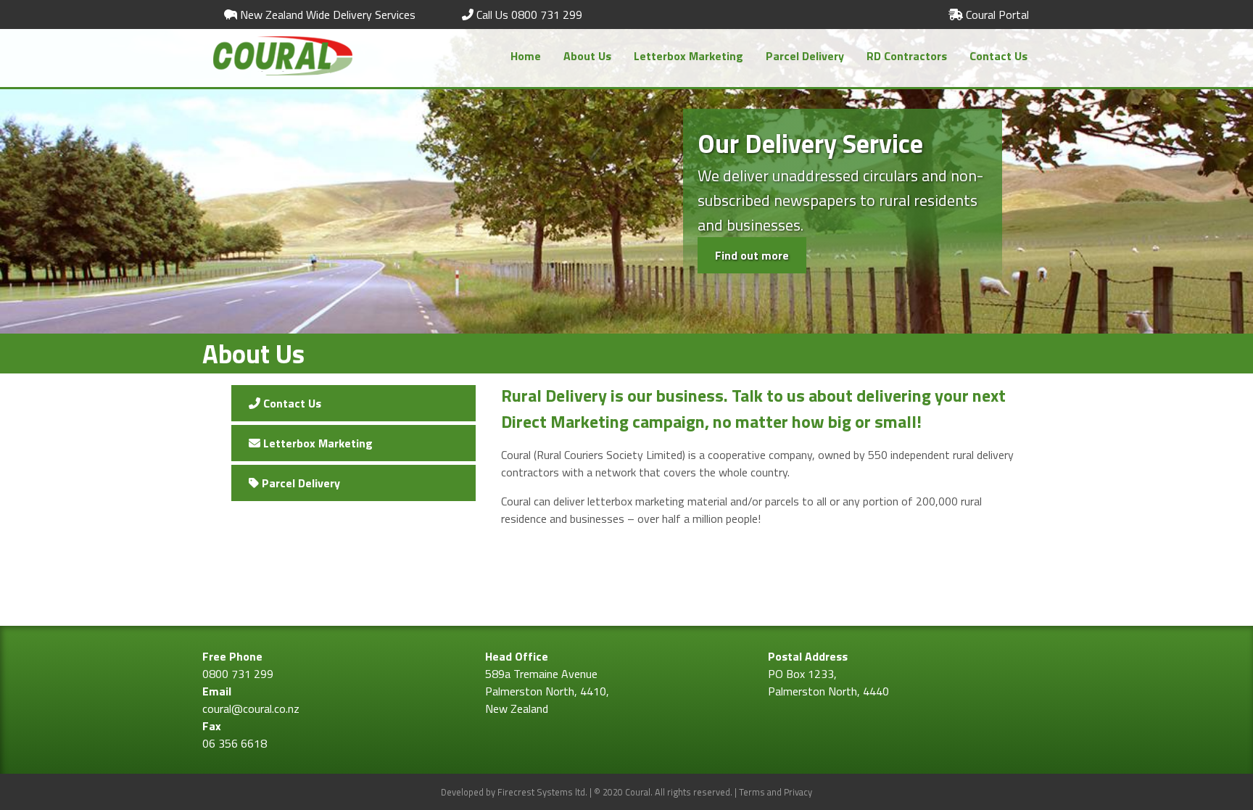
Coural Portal (996, 14)
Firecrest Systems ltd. (542, 792)
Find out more (752, 255)
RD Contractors (907, 56)
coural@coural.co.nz (250, 708)
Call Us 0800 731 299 (528, 14)
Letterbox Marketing (688, 56)
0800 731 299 (237, 673)
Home (525, 56)
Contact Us (998, 56)
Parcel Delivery (805, 56)
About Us (587, 56)
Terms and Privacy (775, 792)
